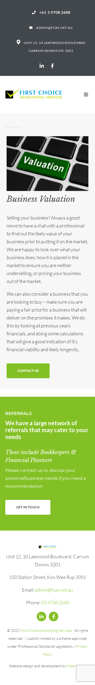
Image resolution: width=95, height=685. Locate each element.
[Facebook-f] (52, 66)
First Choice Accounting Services (45, 630)
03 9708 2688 (55, 602)
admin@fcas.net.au (54, 590)
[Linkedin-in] (41, 66)
